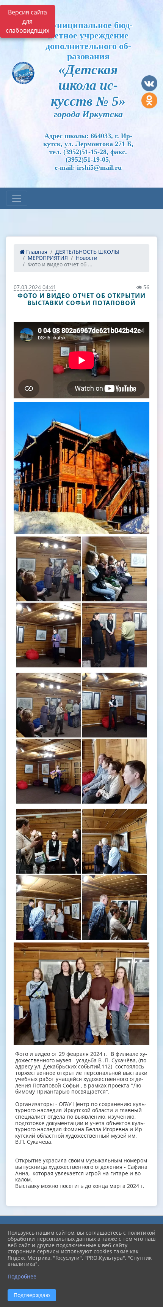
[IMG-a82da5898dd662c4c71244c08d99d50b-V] (81, 993)
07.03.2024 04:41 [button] (35, 287)
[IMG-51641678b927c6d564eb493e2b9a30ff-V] (81, 602)
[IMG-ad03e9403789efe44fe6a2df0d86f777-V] (81, 738)
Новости (86, 257)
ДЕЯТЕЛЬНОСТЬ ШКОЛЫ (87, 251)
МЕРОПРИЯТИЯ (48, 257)
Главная (36, 251)
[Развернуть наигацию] (16, 198)
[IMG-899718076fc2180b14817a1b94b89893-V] (81, 468)
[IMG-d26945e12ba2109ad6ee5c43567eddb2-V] (81, 874)
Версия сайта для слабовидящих (27, 21)
